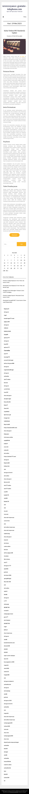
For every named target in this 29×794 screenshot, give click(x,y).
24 (21, 265)
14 (11, 262)
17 (21, 262)
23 (17, 265)
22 (14, 265)
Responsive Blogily (14, 792)
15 (14, 262)
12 (4, 262)
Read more (14, 235)
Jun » (7, 270)
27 (7, 268)
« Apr (4, 270)
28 (11, 268)
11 (24, 260)
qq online (22, 56)
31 (21, 268)
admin (20, 36)
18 (24, 262)
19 (4, 265)
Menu (24, 16)
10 (21, 260)
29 (14, 268)
